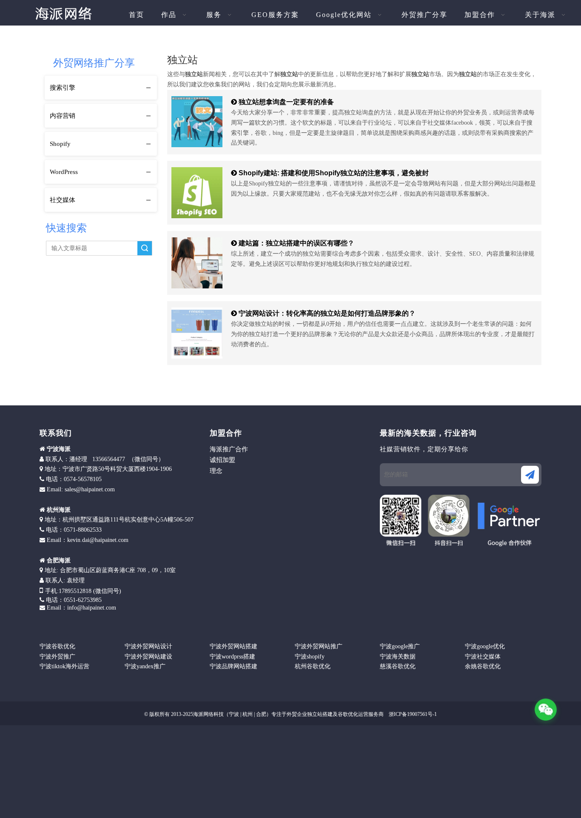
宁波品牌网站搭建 (233, 666)
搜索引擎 (62, 87)
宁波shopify (310, 656)
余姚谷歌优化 (483, 666)
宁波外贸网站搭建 (233, 646)
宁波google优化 (485, 646)
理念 (216, 470)
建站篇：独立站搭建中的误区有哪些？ (296, 243)
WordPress (64, 171)
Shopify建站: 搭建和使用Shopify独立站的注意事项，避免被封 (334, 173)
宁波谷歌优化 (57, 646)
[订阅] (530, 475)
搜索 (144, 248)
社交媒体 (62, 200)
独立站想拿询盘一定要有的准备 (286, 101)
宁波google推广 (400, 646)
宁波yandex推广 (145, 666)
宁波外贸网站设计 (148, 646)
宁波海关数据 (398, 656)
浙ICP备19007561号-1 (412, 714)
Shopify (60, 143)
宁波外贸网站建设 (148, 656)
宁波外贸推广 (57, 656)
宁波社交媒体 (483, 656)
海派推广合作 (229, 449)
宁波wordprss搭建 (232, 656)
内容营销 (62, 115)
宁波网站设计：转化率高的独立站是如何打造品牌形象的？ (327, 313)
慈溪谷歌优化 (398, 666)
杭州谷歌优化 (312, 666)
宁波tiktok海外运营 (64, 666)
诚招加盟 (222, 459)
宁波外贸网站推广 (318, 646)
